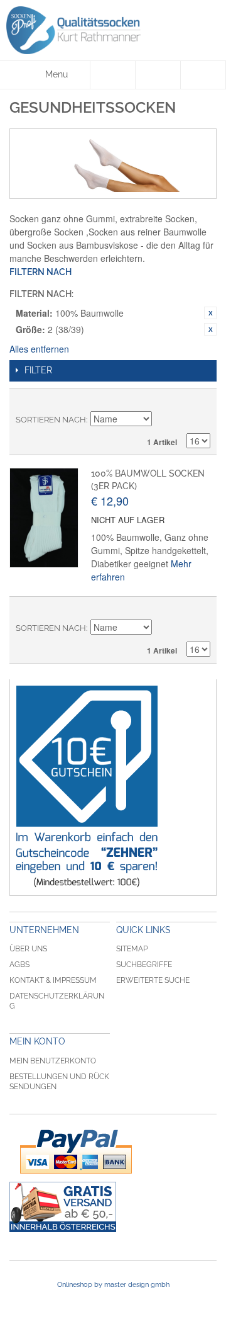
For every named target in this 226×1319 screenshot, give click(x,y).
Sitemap (132, 948)
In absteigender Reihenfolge (163, 419)
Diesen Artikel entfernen (210, 313)
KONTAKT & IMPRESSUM (53, 980)
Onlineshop (74, 1285)
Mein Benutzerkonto (52, 1060)
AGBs (19, 964)
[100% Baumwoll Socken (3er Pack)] (43, 518)
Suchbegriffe (144, 964)
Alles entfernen (39, 348)
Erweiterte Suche (153, 980)
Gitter (179, 401)
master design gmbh (137, 1285)
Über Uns (28, 948)
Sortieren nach (51, 419)
